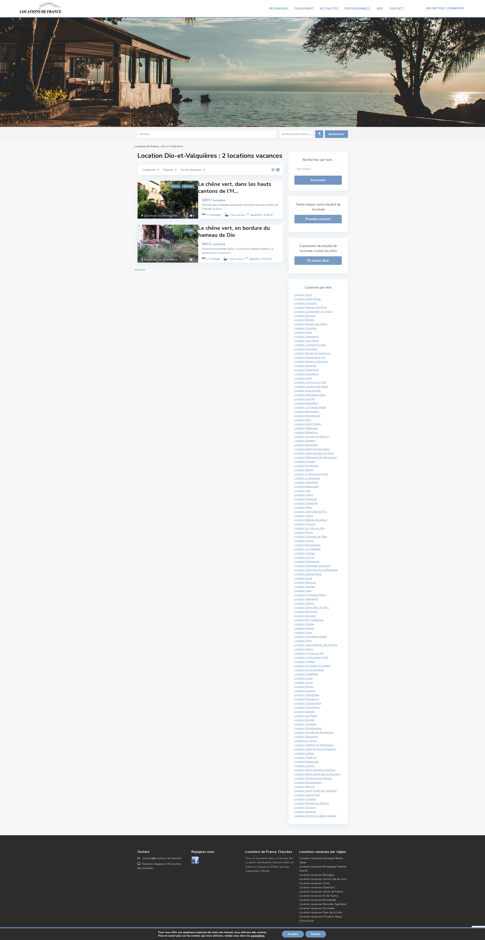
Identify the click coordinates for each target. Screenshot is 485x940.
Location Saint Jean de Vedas (312, 449)
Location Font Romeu (307, 707)
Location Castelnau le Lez (310, 357)
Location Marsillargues (308, 728)
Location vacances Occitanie (317, 908)
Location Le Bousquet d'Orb (311, 474)
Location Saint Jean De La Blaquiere (316, 570)
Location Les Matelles (307, 549)
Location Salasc (304, 649)
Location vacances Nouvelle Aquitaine (322, 904)
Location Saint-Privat (307, 795)
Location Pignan (304, 686)
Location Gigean (304, 628)
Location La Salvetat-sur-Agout (313, 311)
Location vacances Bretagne (316, 875)
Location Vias (302, 491)
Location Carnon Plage (308, 574)
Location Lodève (304, 753)
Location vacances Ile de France (318, 896)
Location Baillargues (306, 486)
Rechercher (318, 180)
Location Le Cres (304, 557)
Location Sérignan (305, 811)
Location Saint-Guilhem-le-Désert (314, 770)
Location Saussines (306, 736)
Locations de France (147, 146)
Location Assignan (305, 366)
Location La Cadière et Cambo (312, 666)
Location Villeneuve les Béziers (313, 778)
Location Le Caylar (305, 741)
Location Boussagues (307, 545)
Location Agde (303, 378)
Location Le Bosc (304, 766)
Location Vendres (304, 441)
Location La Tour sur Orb (309, 528)
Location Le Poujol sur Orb (310, 382)
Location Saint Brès (306, 482)
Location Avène (303, 516)
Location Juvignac (304, 461)
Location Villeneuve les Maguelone (315, 457)
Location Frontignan (306, 466)
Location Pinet (302, 641)
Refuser (315, 934)
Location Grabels (304, 711)
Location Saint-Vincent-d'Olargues (315, 749)
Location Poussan (305, 524)
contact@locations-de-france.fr (161, 858)
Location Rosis (303, 332)
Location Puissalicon (306, 699)
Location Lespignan (306, 503)
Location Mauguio (305, 582)
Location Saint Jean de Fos (310, 511)
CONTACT (396, 8)
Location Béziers (304, 320)
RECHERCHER (278, 8)
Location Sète (302, 420)
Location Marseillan (306, 403)
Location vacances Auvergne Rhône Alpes (321, 860)
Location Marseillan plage (309, 395)
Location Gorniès (304, 720)
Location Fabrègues (306, 428)
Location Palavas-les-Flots (310, 307)
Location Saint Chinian (307, 424)
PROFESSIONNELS (357, 8)
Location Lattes (303, 495)
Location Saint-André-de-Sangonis (315, 791)
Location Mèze (303, 507)
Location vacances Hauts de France (321, 891)
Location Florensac (305, 499)
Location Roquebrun (306, 374)
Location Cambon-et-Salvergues (314, 745)
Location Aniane (304, 624)
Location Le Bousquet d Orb (311, 657)
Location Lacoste (304, 399)
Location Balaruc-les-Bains (310, 324)
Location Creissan (305, 807)
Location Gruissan (305, 616)
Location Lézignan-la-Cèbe (310, 536)
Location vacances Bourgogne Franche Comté (323, 869)
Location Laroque (304, 691)
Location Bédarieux (306, 432)
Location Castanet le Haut (310, 345)
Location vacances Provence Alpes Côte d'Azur (320, 919)
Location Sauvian (304, 586)
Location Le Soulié (305, 303)
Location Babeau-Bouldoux (310, 520)
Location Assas (303, 682)
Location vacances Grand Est (317, 887)
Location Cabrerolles (306, 695)
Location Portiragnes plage (310, 636)
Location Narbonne (305, 611)
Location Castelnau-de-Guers (312, 566)
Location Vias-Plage (306, 341)
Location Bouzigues (306, 445)
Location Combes (304, 661)
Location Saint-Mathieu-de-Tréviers (315, 645)
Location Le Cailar (305, 799)
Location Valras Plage (307, 299)
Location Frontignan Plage (310, 595)
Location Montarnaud (307, 416)
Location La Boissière (307, 478)
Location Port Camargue (308, 620)
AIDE (379, 8)
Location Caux (302, 591)
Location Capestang (306, 336)
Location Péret (303, 295)
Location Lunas (303, 678)
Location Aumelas (305, 724)
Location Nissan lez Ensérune (312, 353)
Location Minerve (304, 786)
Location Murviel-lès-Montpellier (314, 732)
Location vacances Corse (314, 883)
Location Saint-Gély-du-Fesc (311, 607)
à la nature (150, 215)
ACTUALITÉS (329, 8)
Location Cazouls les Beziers (311, 436)
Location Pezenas (305, 316)
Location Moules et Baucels (311, 361)
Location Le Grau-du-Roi (309, 653)
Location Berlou (303, 470)
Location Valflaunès (306, 599)
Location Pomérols (305, 757)
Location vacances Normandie (317, 900)
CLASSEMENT (304, 8)
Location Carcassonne (307, 703)
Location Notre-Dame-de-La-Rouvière (317, 774)
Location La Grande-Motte (310, 407)
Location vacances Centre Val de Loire (323, 879)
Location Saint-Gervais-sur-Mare (314, 453)
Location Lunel (303, 578)
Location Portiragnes (306, 561)
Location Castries (304, 553)
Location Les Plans (305, 716)
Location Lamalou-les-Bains (311, 386)
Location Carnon (304, 603)
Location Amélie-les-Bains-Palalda (315, 816)
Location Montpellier (306, 411)
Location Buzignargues (308, 782)
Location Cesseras (305, 328)
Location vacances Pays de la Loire (320, 912)
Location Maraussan (306, 761)
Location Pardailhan (306, 674)
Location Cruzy (303, 632)
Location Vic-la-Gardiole (309, 670)
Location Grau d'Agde (307, 391)
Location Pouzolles (305, 349)
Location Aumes (304, 541)
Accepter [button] (293, 934)
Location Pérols (303, 532)
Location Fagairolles (306, 370)
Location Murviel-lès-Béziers (311, 803)
